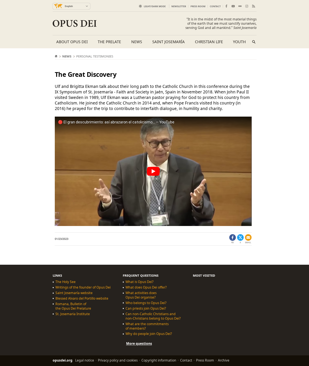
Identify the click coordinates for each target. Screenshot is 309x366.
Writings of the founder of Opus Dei (83, 287)
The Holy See (65, 282)
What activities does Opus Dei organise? (141, 295)
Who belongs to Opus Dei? (146, 303)
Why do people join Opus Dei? (149, 334)
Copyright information (158, 360)
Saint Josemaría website (74, 293)
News (136, 41)
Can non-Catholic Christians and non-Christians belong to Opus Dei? (153, 316)
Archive (223, 360)
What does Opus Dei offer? (146, 287)
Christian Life (209, 41)
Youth (239, 41)
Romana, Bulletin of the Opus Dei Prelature (73, 306)
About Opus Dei (72, 41)
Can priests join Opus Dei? (146, 308)
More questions (139, 343)
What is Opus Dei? (140, 282)
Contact (215, 6)
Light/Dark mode (155, 6)
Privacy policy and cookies (118, 360)
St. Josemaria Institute (72, 314)
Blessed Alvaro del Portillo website (81, 298)
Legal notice (84, 360)
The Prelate (109, 41)
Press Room (197, 6)
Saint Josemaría (168, 41)
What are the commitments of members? (147, 326)
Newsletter (178, 6)
